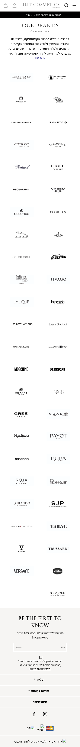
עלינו (40, 680)
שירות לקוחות (40, 691)
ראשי (47, 31)
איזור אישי (40, 702)
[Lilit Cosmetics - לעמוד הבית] (40, 5)
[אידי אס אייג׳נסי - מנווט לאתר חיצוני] (40, 741)
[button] (6, 6)
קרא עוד (40, 57)
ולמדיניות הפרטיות (40, 669)
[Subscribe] (19, 646)
